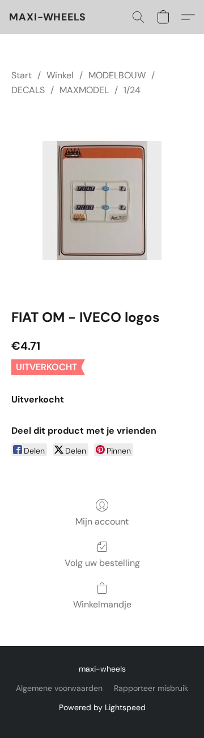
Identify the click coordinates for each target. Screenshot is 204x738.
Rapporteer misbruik (151, 688)
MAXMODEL (84, 90)
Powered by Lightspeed (102, 707)
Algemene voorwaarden (59, 688)
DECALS (28, 90)
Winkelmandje (102, 604)
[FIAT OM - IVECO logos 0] (102, 200)
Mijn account (102, 521)
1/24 (132, 90)
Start (21, 75)
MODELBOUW (117, 75)
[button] (47, 17)
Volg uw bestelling (102, 563)
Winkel (60, 75)
